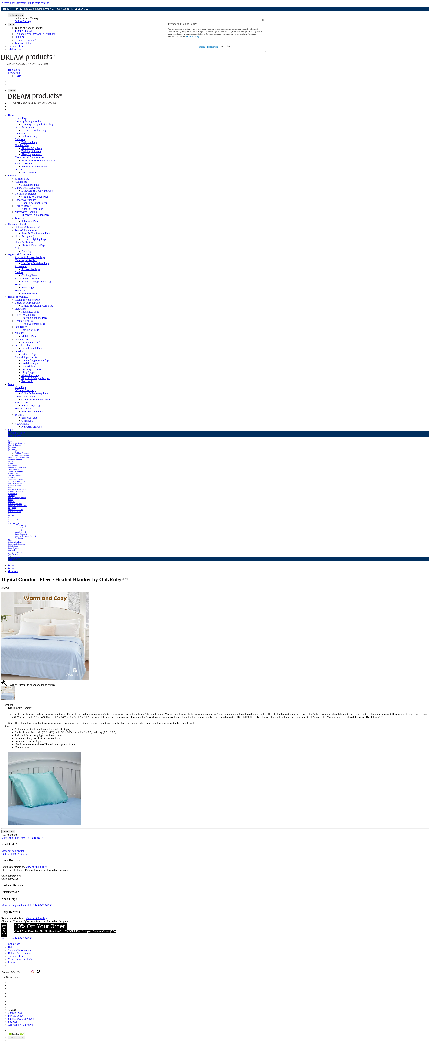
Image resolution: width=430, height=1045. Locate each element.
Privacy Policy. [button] (193, 36)
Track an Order (23, 43)
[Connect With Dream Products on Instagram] (31, 973)
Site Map (13, 1021)
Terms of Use (15, 1012)
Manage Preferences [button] (208, 47)
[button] (226, 46)
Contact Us (14, 943)
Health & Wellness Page (27, 299)
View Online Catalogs (20, 959)
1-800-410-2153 (23, 30)
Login (18, 75)
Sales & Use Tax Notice (21, 1018)
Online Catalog (23, 21)
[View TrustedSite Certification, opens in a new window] (16, 1037)
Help (11, 24)
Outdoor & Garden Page (28, 227)
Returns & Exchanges (26, 39)
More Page (20, 387)
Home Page (21, 118)
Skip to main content (38, 2)
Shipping (19, 36)
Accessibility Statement (13, 2)
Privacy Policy (16, 1015)
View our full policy (36, 866)
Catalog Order (16, 15)
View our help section (13, 850)
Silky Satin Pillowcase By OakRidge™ (22, 837)
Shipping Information (19, 950)
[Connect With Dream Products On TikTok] (38, 973)
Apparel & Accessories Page (30, 257)
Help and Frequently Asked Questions (35, 33)
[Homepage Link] (28, 64)
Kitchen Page (22, 178)
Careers (12, 962)
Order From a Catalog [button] (26, 18)
